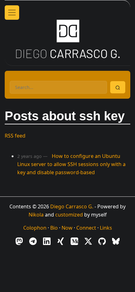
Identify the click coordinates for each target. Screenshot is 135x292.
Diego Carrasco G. (71, 206)
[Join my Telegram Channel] (33, 241)
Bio (54, 227)
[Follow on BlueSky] (116, 241)
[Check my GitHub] (102, 241)
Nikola (36, 214)
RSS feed (15, 135)
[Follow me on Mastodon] (19, 241)
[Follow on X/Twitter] (88, 241)
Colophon (34, 227)
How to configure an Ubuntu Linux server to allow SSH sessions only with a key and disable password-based (71, 164)
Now (67, 227)
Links (106, 227)
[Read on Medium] (74, 241)
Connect (86, 227)
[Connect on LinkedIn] (47, 241)
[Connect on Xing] (60, 241)
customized (69, 214)
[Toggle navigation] (12, 12)
